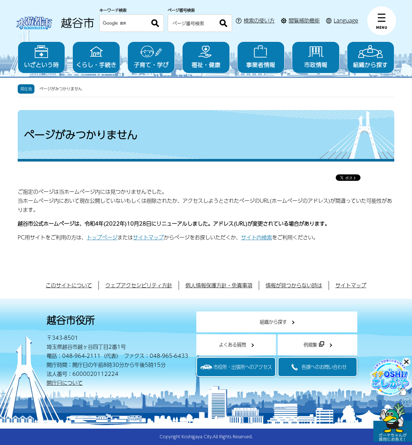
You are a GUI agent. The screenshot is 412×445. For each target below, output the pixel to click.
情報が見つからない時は (294, 285)
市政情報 (315, 64)
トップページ (102, 237)
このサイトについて (69, 285)
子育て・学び (151, 64)
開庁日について (65, 383)
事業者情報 (260, 64)
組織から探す (370, 64)
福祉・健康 (206, 64)
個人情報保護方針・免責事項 (218, 285)
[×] (392, 422)
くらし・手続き (96, 64)
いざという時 (41, 64)
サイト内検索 (256, 237)
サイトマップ (148, 237)
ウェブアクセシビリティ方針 (138, 285)
